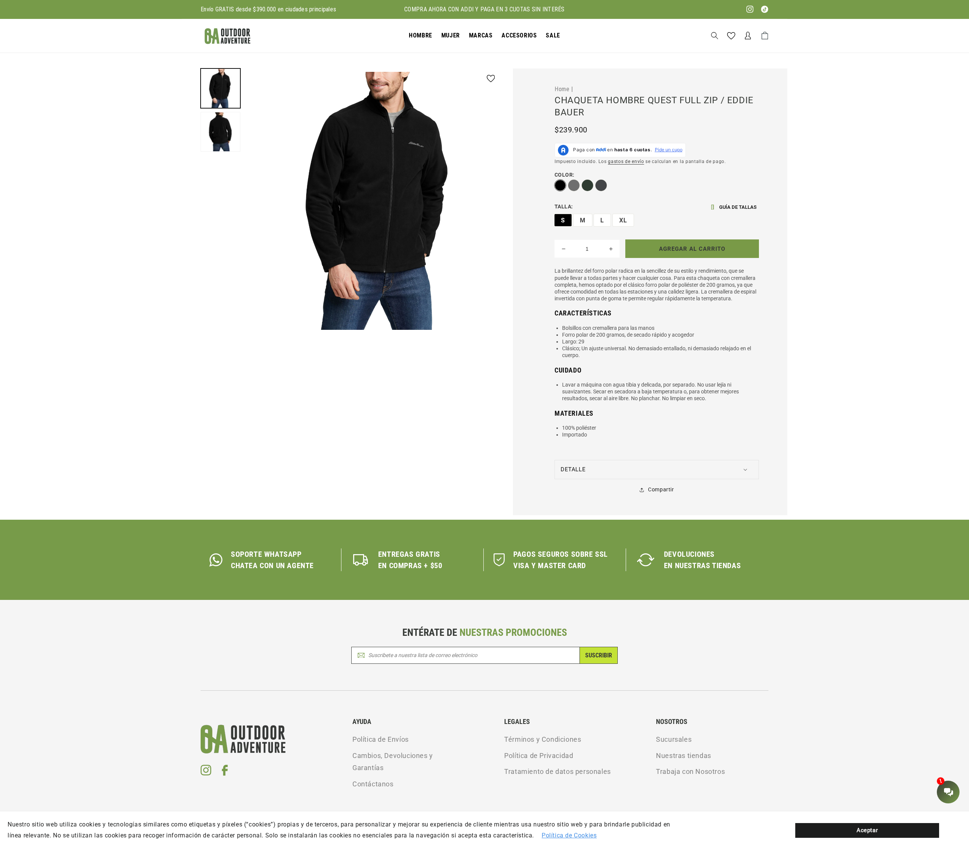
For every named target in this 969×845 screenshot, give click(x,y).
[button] (420, 35)
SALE (553, 35)
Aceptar (867, 830)
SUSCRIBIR (598, 655)
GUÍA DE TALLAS (738, 207)
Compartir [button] (661, 489)
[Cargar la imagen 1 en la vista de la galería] (220, 88)
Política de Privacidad (538, 756)
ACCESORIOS (519, 35)
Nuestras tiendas (683, 756)
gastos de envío (626, 161)
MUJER (450, 35)
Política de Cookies (569, 835)
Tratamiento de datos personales (557, 771)
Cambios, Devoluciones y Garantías (392, 762)
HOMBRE (420, 35)
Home (562, 89)
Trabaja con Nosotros (690, 771)
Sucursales (674, 739)
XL (623, 220)
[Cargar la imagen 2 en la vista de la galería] (220, 132)
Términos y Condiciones (542, 739)
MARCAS (481, 35)
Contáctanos (373, 784)
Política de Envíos (380, 739)
